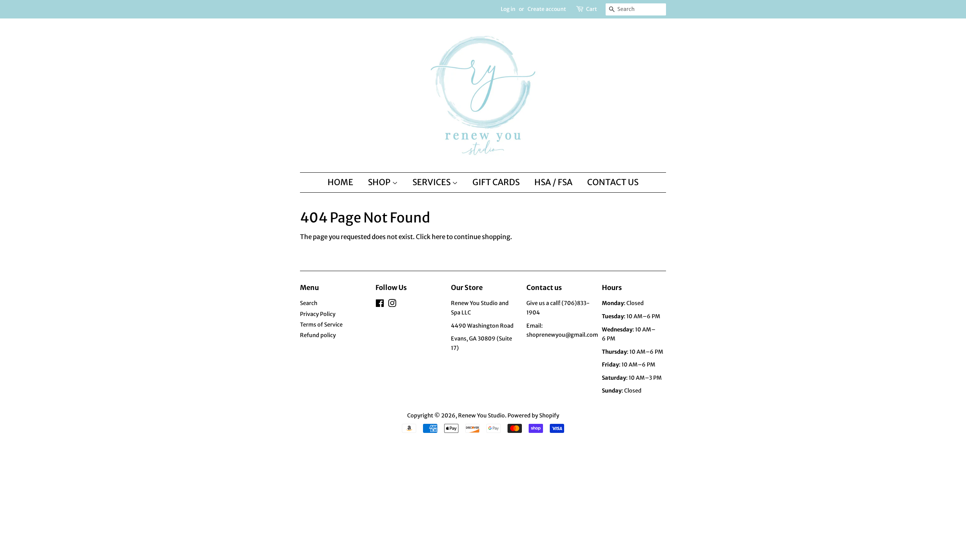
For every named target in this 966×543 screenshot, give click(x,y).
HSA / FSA (553, 182)
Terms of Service (321, 324)
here (438, 237)
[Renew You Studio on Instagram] (392, 304)
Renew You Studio (481, 415)
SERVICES (432, 182)
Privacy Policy (317, 314)
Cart (591, 9)
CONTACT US (612, 182)
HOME (340, 182)
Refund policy (318, 335)
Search (308, 303)
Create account (547, 9)
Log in (508, 9)
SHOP (380, 182)
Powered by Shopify (533, 415)
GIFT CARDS (496, 182)
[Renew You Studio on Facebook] (379, 304)
